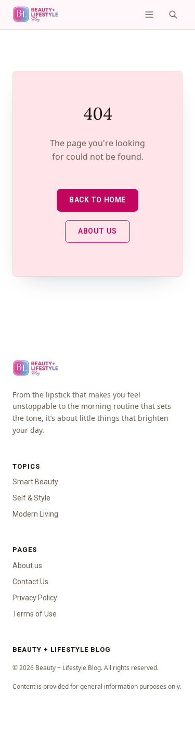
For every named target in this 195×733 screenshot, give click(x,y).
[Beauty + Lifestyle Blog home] (35, 14)
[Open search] (173, 14)
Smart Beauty (35, 482)
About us (97, 231)
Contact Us (30, 581)
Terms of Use (34, 614)
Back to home (97, 200)
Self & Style (31, 498)
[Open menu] (149, 14)
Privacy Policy (34, 598)
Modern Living (35, 514)
